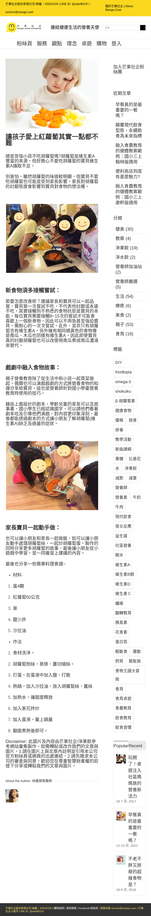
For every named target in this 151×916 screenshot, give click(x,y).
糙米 (119, 555)
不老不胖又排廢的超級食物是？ (134, 871)
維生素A (122, 564)
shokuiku (123, 391)
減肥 (119, 478)
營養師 (121, 487)
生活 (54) (124, 296)
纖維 (119, 603)
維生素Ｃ (123, 593)
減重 (133, 478)
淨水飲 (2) (125, 257)
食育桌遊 (123, 698)
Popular (120, 745)
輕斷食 (121, 651)
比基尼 (135, 458)
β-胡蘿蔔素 (125, 401)
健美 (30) (124, 229)
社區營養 (123, 545)
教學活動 (123, 439)
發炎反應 (123, 526)
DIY (118, 362)
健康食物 (123, 410)
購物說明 (59, 908)
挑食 (133, 420)
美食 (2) (123, 315)
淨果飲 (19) (126, 247)
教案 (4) (123, 238)
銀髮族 (135, 661)
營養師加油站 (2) (128, 269)
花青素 (121, 632)
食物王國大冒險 (127, 675)
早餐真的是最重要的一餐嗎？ (128, 110)
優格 (119, 420)
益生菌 (121, 536)
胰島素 (121, 622)
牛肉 (119, 507)
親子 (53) (124, 324)
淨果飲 (131, 468)
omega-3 (123, 381)
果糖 (119, 458)
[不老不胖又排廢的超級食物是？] (121, 857)
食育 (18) (124, 333)
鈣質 (119, 661)
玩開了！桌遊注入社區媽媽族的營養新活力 (134, 777)
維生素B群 (124, 574)
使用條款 (71, 908)
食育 (119, 689)
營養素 (121, 497)
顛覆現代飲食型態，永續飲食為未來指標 (128, 130)
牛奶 (137, 497)
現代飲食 (123, 516)
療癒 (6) (123, 305)
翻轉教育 (123, 613)
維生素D (122, 584)
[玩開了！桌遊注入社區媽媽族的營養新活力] (121, 756)
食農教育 (123, 708)
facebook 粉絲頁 (88, 908)
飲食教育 (123, 718)
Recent (135, 745)
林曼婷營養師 (42, 781)
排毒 (119, 430)
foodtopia (123, 372)
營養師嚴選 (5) (126, 284)
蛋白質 (121, 641)
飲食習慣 (123, 727)
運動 (137, 651)
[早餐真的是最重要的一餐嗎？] (121, 813)
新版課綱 (123, 449)
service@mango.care (19, 12)
